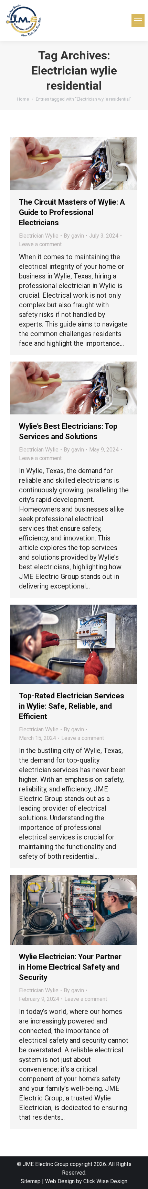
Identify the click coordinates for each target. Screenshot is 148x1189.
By (74, 235)
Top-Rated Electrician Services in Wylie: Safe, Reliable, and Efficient (71, 706)
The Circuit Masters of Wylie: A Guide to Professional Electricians (72, 212)
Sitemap (31, 1181)
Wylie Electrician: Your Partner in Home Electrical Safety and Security (70, 967)
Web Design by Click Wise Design (86, 1181)
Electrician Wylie (39, 235)
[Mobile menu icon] (138, 20)
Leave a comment (40, 244)
